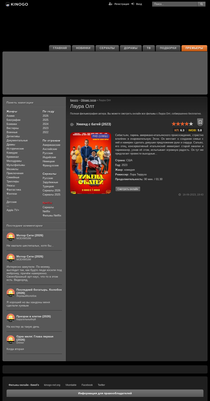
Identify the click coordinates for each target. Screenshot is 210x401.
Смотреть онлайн (128, 189)
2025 (45, 119)
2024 (45, 124)
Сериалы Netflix (48, 209)
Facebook (87, 385)
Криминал (13, 156)
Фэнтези (12, 193)
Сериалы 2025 (51, 194)
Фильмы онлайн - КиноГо (24, 385)
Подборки (168, 48)
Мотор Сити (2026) (29, 235)
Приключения (15, 173)
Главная (60, 48)
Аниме (11, 115)
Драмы (11, 144)
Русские (48, 153)
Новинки (83, 48)
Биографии (13, 119)
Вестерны (13, 128)
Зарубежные (50, 182)
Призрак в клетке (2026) (33, 316)
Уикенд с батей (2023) (93, 124)
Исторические (15, 148)
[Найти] (201, 4)
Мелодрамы (14, 160)
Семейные (13, 177)
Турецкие (48, 186)
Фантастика (14, 189)
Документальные (17, 140)
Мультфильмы (16, 165)
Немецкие (49, 161)
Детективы (13, 136)
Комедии (12, 152)
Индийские (49, 157)
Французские (51, 165)
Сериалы (107, 48)
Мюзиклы (12, 169)
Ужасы (11, 185)
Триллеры (13, 181)
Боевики (12, 124)
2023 (45, 128)
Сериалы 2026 (51, 190)
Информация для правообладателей (105, 393)
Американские (51, 144)
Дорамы (131, 48)
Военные (12, 132)
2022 (45, 132)
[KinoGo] (16, 4)
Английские (50, 149)
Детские (12, 201)
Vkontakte (70, 385)
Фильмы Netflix (52, 215)
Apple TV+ (13, 210)
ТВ (149, 48)
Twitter (101, 385)
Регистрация (121, 4)
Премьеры (194, 48)
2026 (45, 115)
